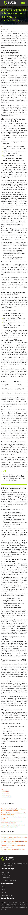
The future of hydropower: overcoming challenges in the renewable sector (6, 793)
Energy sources (5, 26)
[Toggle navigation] (23, 3)
